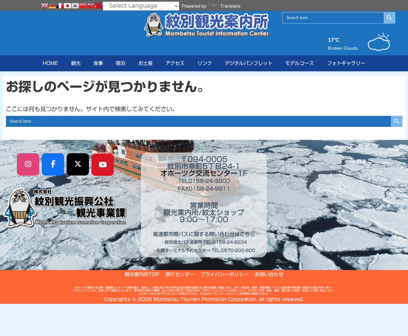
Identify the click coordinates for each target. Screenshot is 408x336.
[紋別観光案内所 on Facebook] (53, 164)
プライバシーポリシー (224, 274)
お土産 (145, 63)
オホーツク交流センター (198, 173)
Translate (230, 6)
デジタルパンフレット (249, 63)
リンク (205, 63)
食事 (98, 63)
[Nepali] (98, 5)
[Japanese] (67, 5)
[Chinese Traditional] (90, 5)
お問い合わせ (269, 274)
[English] (44, 5)
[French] (59, 5)
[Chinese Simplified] (82, 5)
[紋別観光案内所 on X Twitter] (78, 164)
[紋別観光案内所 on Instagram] (28, 164)
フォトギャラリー (346, 63)
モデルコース (299, 63)
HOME (50, 63)
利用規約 (245, 293)
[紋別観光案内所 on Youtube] (102, 165)
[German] (52, 5)
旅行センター (179, 274)
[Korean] (75, 5)
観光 (76, 63)
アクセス (175, 63)
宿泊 (120, 63)
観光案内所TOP (142, 274)
